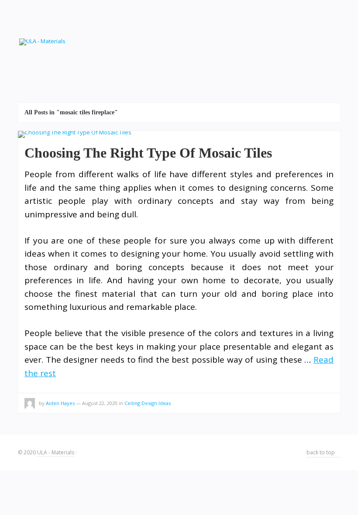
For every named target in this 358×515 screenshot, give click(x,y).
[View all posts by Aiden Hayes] (29, 404)
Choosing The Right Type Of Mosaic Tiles (148, 153)
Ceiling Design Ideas (147, 403)
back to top (321, 452)
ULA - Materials (55, 452)
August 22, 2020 (99, 403)
